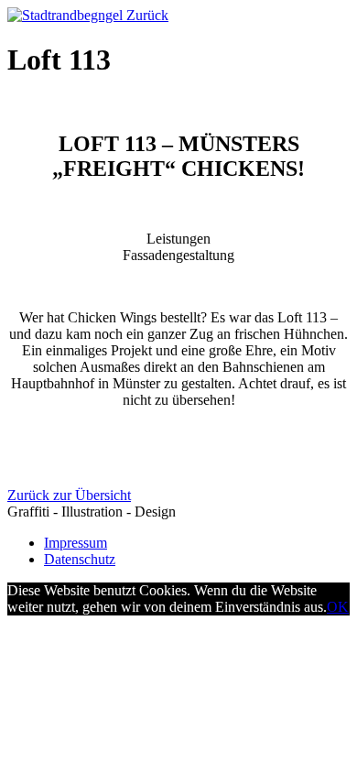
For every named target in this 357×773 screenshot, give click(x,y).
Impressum (75, 542)
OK (338, 607)
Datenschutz (79, 559)
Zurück (147, 15)
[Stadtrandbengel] (66, 15)
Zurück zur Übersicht (69, 495)
